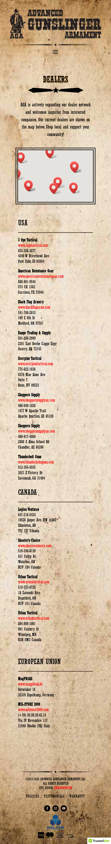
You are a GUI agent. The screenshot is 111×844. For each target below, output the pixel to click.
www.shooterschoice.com (35, 545)
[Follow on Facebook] (47, 808)
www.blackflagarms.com (34, 307)
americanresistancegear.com (45, 276)
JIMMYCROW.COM (63, 788)
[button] (22, 157)
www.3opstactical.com (33, 245)
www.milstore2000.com (33, 709)
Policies (32, 796)
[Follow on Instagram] (55, 808)
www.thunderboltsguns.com (36, 462)
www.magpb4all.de (30, 684)
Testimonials (54, 796)
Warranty (77, 796)
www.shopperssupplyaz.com (36, 400)
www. (22, 276)
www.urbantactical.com (33, 581)
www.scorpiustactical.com (35, 363)
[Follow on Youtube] (64, 808)
